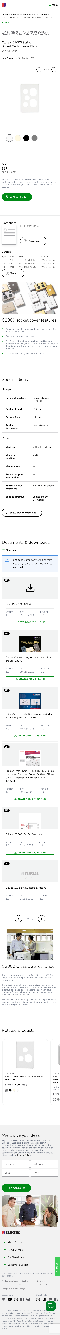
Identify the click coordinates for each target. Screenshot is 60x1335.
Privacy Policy (23, 1155)
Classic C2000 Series (12, 34)
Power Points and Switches (33, 32)
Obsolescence (25, 1285)
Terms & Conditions (42, 1285)
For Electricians (15, 1257)
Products (14, 32)
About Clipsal (15, 1242)
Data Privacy (42, 1281)
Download (34, 241)
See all (14, 273)
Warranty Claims (8, 1285)
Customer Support (17, 1264)
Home (5, 32)
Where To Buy (18, 197)
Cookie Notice (27, 1281)
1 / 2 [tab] (46, 69)
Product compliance (10, 1281)
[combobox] (44, 1173)
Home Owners (15, 1250)
